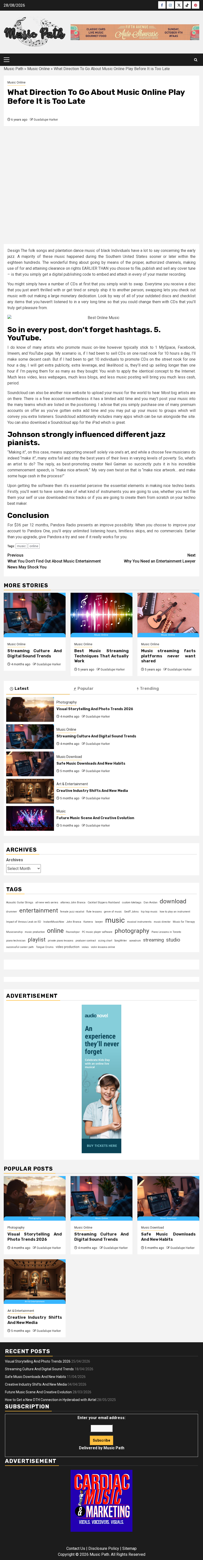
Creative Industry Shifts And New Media (92, 791)
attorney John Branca (72, 902)
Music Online (38, 68)
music (21, 546)
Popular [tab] (85, 688)
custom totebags (131, 902)
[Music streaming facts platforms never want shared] (168, 615)
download (173, 901)
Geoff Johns (131, 911)
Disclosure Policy (103, 1548)
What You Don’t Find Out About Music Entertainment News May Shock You (54, 561)
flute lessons (94, 911)
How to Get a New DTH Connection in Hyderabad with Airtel (50, 1400)
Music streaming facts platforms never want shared (168, 656)
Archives (14, 860)
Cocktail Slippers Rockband (104, 902)
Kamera (88, 921)
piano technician (15, 940)
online (33, 546)
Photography (66, 702)
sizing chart (105, 940)
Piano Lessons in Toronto (166, 932)
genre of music (113, 911)
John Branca (73, 921)
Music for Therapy (184, 921)
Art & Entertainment (72, 784)
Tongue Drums (44, 947)
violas (85, 947)
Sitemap (129, 1548)
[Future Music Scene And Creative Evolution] (30, 818)
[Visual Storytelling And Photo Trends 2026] (30, 709)
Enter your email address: (101, 1432)
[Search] (196, 60)
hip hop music (149, 911)
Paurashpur (73, 932)
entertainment (38, 910)
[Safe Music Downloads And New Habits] (30, 764)
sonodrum (135, 940)
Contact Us (75, 1548)
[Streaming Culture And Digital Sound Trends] (35, 615)
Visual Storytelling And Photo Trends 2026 (94, 709)
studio (173, 940)
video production (67, 947)
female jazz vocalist (72, 911)
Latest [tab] (22, 688)
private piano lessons (60, 940)
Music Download (69, 757)
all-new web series (46, 902)
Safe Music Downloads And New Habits (90, 763)
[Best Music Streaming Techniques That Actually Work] (101, 615)
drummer (11, 911)
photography (132, 930)
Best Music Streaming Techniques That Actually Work (101, 656)
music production (35, 932)
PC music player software (97, 932)
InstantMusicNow (53, 921)
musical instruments (139, 921)
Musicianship (14, 932)
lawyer (99, 921)
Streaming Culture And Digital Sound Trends (34, 653)
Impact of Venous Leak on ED (23, 921)
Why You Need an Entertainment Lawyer (160, 558)
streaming (153, 940)
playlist (37, 939)
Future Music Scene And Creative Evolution (95, 818)
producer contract (86, 940)
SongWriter (120, 940)
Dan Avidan (150, 902)
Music (61, 811)
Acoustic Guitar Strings (19, 902)
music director (162, 921)
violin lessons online (103, 947)
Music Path (13, 68)
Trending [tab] (149, 688)
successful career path (20, 947)
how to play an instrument (175, 911)
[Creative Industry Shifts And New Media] (30, 791)
